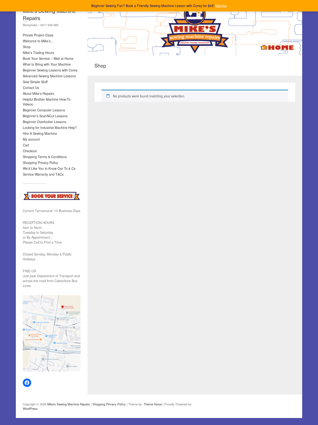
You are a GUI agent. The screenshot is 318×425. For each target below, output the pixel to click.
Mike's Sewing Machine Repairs (49, 14)
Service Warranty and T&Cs (43, 174)
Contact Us (31, 87)
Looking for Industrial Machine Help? (50, 127)
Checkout (30, 151)
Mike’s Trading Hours (38, 52)
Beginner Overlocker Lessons (44, 121)
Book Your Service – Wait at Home (48, 58)
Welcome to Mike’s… (38, 41)
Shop (26, 46)
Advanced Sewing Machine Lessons (49, 76)
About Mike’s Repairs (38, 93)
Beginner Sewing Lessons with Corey (50, 70)
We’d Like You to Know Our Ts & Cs (49, 168)
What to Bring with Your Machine (47, 64)
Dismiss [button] (221, 5)
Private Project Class (38, 35)
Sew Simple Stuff (35, 81)
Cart (26, 145)
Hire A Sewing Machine (40, 133)
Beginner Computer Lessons (44, 110)
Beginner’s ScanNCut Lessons (45, 115)
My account (31, 139)
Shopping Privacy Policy (40, 162)
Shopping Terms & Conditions (45, 156)
